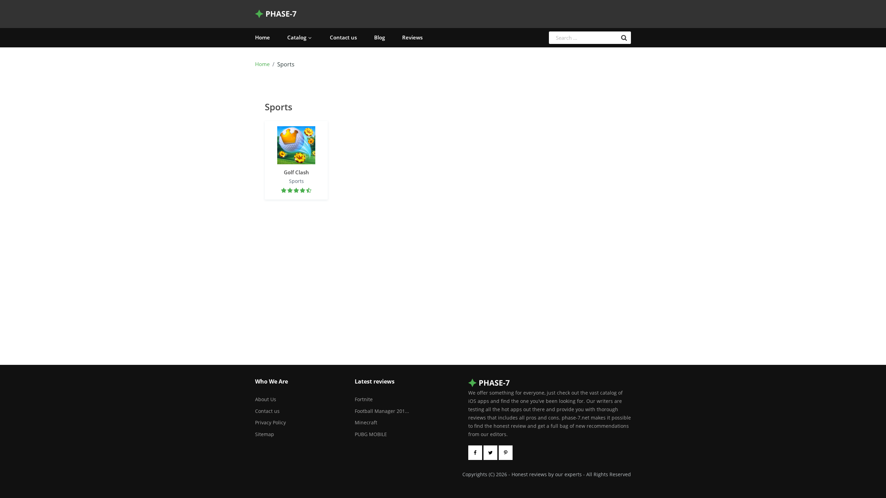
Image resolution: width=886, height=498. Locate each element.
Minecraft (366, 422)
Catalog (296, 37)
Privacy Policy (270, 422)
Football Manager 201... (382, 411)
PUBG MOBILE (371, 434)
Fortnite (364, 399)
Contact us (343, 37)
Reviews (412, 37)
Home (262, 37)
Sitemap (264, 434)
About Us (265, 399)
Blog (379, 37)
